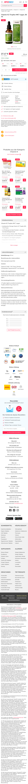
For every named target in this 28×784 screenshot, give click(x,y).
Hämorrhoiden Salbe (19, 537)
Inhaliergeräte (4, 585)
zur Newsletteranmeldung (14, 432)
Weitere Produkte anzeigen (14, 214)
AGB (2, 595)
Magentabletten (18, 541)
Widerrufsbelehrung (10, 595)
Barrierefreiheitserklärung (14, 600)
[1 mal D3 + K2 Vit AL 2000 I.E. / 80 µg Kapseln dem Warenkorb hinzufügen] (11, 180)
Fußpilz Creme (18, 583)
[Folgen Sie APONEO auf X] (14, 510)
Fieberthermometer (19, 575)
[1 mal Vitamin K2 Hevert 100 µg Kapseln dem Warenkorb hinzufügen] (24, 180)
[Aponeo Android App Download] (18, 518)
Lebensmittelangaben (7, 252)
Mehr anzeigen (14, 245)
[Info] (25, 79)
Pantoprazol (17, 581)
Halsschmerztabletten (6, 579)
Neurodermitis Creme (20, 577)
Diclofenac (3, 535)
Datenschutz (12, 598)
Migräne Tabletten (5, 531)
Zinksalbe (17, 579)
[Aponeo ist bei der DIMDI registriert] (21, 350)
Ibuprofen (3, 537)
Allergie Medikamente (20, 552)
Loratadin (17, 564)
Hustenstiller (4, 575)
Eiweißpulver (4, 554)
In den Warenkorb (19, 70)
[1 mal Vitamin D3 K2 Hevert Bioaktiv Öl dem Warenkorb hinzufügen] (11, 207)
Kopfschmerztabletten (6, 529)
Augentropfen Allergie (20, 556)
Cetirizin (17, 560)
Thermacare (17, 533)
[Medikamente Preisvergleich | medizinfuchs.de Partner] (6, 362)
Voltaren (17, 535)
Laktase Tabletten (5, 564)
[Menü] (2, 2)
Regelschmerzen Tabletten (7, 541)
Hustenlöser (4, 577)
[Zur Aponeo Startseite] (8, 2)
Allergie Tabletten (19, 554)
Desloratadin (18, 566)
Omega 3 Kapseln (5, 562)
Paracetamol (4, 539)
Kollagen (3, 558)
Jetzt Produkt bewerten (14, 330)
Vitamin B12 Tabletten (6, 560)
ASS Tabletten (4, 533)
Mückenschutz (18, 585)
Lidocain (17, 543)
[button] (12, 47)
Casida (16, 101)
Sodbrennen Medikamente (21, 531)
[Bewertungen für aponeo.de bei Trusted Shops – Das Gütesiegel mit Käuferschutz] (7, 350)
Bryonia (16, 589)
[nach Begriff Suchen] (25, 5)
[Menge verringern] (2, 70)
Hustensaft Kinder (5, 589)
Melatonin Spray (4, 556)
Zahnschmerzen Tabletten (6, 543)
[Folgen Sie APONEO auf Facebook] (10, 510)
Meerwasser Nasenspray (6, 583)
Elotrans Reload (4, 552)
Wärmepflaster (18, 529)
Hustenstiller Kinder (5, 587)
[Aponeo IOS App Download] (9, 518)
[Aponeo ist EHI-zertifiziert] (14, 350)
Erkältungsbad (4, 581)
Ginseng (3, 566)
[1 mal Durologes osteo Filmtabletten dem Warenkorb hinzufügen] (24, 207)
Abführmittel (18, 539)
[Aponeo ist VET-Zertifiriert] (7, 356)
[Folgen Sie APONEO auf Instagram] (18, 510)
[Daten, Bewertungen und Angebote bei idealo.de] (21, 356)
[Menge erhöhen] (9, 70)
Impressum (4, 598)
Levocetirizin (18, 562)
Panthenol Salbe (18, 587)
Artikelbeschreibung (7, 220)
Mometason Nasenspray (20, 558)
